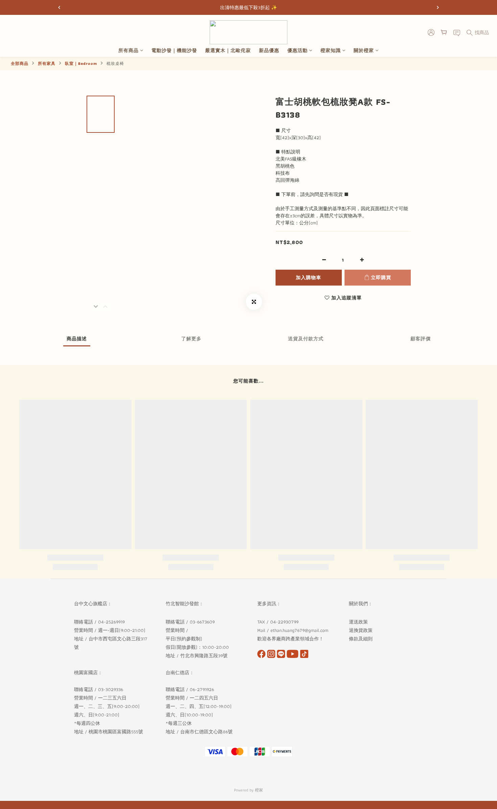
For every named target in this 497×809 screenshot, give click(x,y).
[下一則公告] (438, 7)
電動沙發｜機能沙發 (174, 50)
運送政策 (358, 622)
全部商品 (19, 63)
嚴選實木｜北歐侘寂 (228, 50)
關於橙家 (364, 50)
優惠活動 (297, 50)
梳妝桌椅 (115, 63)
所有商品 (128, 50)
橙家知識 (331, 50)
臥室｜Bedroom (81, 63)
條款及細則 (361, 638)
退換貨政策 (361, 630)
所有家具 (46, 63)
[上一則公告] (59, 7)
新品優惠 (269, 50)
